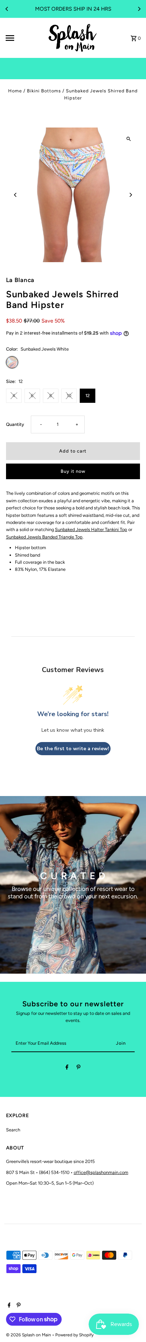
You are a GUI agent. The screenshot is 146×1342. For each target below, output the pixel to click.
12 (87, 395)
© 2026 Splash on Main (29, 1334)
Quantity (15, 424)
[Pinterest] (78, 1068)
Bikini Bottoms (44, 90)
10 (69, 395)
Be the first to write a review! (73, 748)
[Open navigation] (23, 38)
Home (15, 90)
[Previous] (7, 9)
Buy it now (73, 471)
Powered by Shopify (74, 1334)
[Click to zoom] (128, 139)
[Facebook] (67, 1068)
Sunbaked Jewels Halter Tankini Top (91, 529)
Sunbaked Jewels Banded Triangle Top (44, 537)
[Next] (139, 9)
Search (13, 1129)
